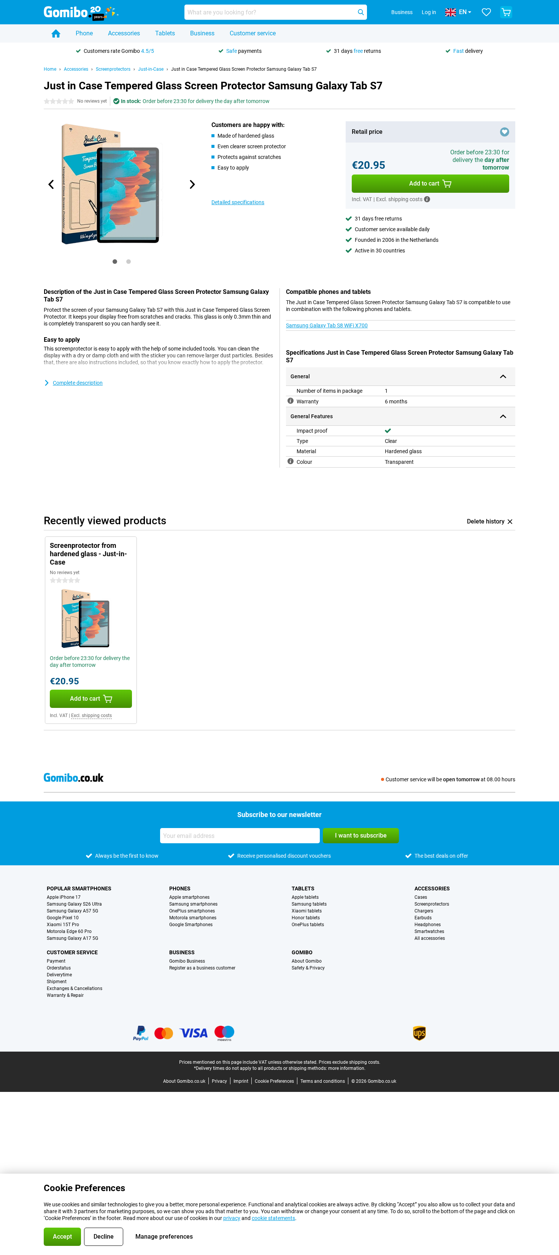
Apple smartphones (189, 897)
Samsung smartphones (193, 904)
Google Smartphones (191, 924)
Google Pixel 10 (63, 917)
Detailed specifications (237, 202)
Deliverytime (59, 974)
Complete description (78, 383)
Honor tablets (306, 917)
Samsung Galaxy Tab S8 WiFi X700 (327, 325)
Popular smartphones (79, 888)
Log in (429, 12)
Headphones (427, 924)
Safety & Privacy (308, 968)
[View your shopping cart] (506, 12)
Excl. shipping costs (91, 715)
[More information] (427, 199)
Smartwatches (429, 931)
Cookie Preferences (274, 1081)
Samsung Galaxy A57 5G (72, 911)
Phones (180, 888)
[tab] (115, 261)
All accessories (429, 938)
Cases (420, 897)
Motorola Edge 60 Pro (69, 931)
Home (50, 69)
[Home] (56, 33)
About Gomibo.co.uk (184, 1081)
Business (202, 33)
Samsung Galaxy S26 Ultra (74, 904)
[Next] (191, 184)
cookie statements (273, 1218)
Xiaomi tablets (307, 911)
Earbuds (423, 917)
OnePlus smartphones (192, 911)
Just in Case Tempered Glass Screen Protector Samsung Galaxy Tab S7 (244, 69)
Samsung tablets (309, 904)
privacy (231, 1218)
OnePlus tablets (308, 924)
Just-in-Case (151, 69)
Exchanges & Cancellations (74, 988)
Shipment (57, 981)
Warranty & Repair (65, 995)
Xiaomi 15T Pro (63, 924)
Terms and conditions (322, 1081)
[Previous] (51, 184)
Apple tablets (305, 897)
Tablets (165, 33)
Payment (56, 961)
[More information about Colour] (290, 461)
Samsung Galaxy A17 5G (72, 938)
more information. (346, 1068)
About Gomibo (307, 961)
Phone (84, 33)
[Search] (361, 12)
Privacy (219, 1081)
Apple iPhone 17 (64, 897)
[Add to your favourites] (504, 131)
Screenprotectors (113, 69)
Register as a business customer (202, 968)
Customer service (253, 33)
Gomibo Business (187, 961)
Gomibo (302, 952)
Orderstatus (59, 968)
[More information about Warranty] (290, 401)
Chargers (423, 911)
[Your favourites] (486, 12)
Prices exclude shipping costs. (349, 1062)
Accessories (124, 33)
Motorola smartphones (192, 917)
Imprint (240, 1081)
